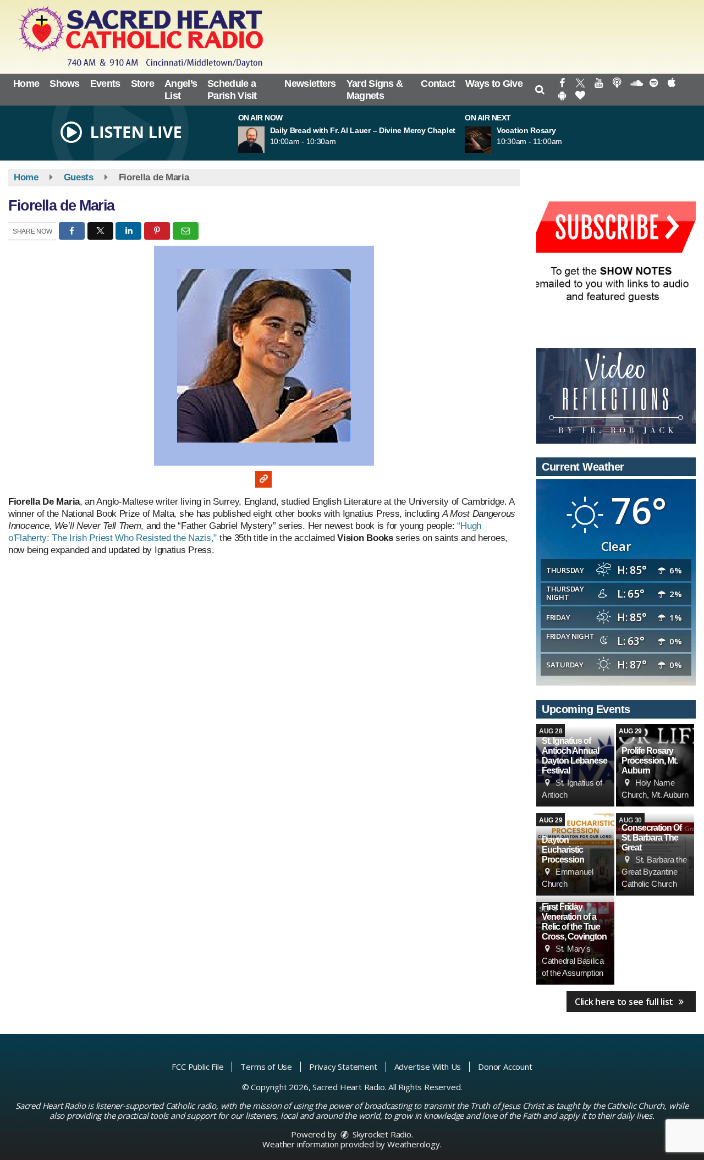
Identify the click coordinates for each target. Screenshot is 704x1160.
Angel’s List (180, 89)
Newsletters (310, 83)
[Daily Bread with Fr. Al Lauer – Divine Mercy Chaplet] (264, 139)
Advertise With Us (427, 1066)
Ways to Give (493, 83)
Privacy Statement (343, 1066)
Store (143, 83)
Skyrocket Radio (380, 1134)
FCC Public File (197, 1066)
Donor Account (505, 1066)
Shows (65, 83)
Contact (438, 83)
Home (26, 83)
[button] (540, 89)
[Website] (263, 479)
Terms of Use (266, 1066)
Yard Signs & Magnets (374, 89)
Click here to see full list (625, 1002)
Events (105, 83)
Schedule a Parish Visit (232, 89)
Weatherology (413, 1144)
